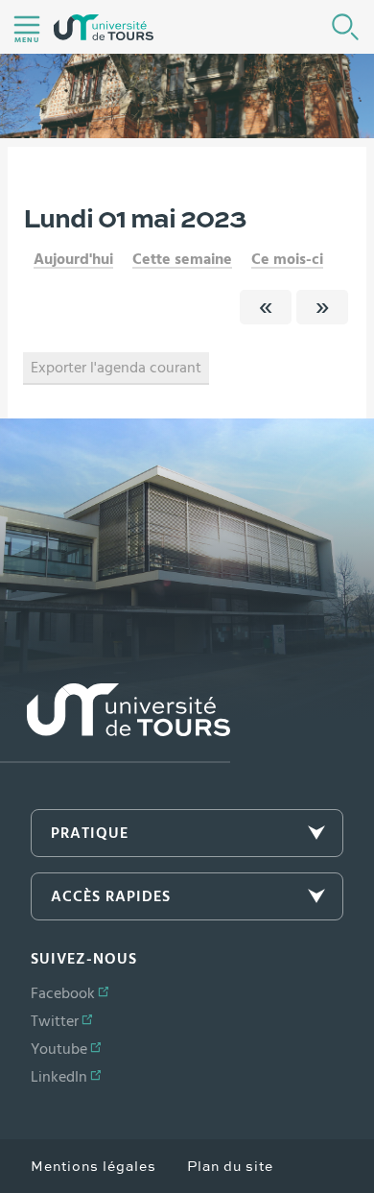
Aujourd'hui (73, 259)
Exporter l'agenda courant (116, 367)
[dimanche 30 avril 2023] (266, 307)
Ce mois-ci (287, 259)
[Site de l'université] (115, 723)
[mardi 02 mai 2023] (322, 307)
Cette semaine (182, 259)
